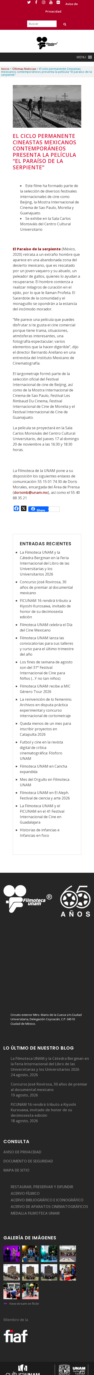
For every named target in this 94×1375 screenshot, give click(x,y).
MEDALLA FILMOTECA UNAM (35, 1213)
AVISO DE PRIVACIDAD (22, 1151)
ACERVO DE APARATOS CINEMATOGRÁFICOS (49, 1206)
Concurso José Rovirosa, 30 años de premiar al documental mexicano (46, 587)
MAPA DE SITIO (16, 1170)
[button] (81, 57)
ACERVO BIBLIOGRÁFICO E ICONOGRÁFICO (47, 1199)
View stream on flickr (24, 1303)
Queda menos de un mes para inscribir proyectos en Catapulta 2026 (45, 729)
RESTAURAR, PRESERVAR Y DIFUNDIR (42, 1186)
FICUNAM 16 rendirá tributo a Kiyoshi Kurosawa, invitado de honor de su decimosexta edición (43, 1110)
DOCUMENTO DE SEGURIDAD (28, 1161)
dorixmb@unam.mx (31, 492)
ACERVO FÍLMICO (25, 1193)
